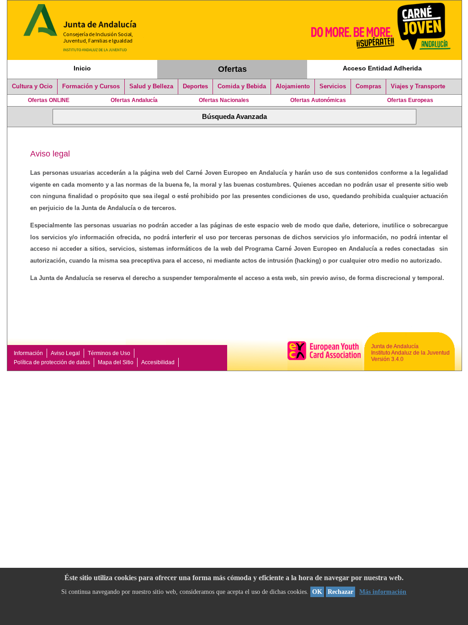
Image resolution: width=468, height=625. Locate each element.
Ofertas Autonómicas (318, 100)
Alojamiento (293, 86)
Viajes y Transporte (418, 86)
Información (28, 353)
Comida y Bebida (242, 86)
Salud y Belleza (151, 86)
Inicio (82, 68)
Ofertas (232, 69)
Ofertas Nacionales (224, 100)
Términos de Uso (109, 353)
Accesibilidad (158, 362)
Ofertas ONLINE (48, 100)
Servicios (332, 86)
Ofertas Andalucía (134, 100)
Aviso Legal (65, 353)
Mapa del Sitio (115, 362)
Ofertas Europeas (410, 100)
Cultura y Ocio (32, 86)
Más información (382, 591)
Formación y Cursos (91, 86)
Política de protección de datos (52, 362)
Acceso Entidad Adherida (382, 68)
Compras (368, 86)
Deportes (195, 86)
